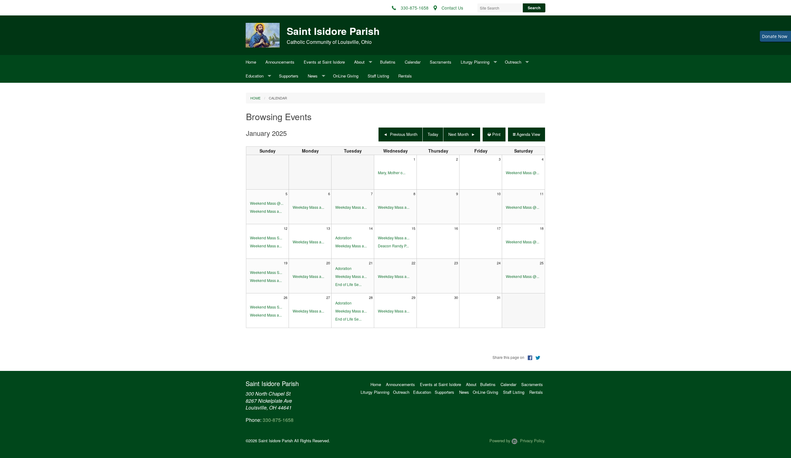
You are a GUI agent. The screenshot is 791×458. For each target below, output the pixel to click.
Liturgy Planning (475, 62)
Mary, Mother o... (391, 172)
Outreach (513, 62)
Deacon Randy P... (393, 245)
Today (433, 134)
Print (496, 134)
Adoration (343, 237)
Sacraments (440, 62)
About (359, 62)
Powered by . (504, 440)
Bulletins (388, 62)
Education (255, 76)
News (313, 76)
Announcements (279, 62)
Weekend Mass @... (522, 172)
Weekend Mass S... (266, 237)
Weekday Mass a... (308, 207)
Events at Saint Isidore (324, 62)
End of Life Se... (348, 284)
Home (251, 62)
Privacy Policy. (532, 440)
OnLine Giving (345, 76)
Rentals (405, 76)
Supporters (288, 76)
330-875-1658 (278, 419)
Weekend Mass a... (266, 211)
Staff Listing (378, 76)
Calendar (413, 62)
